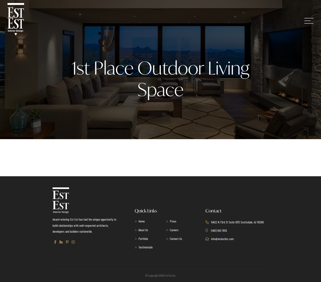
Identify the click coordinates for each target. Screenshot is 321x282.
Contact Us (176, 239)
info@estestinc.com (222, 239)
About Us (143, 230)
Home (141, 221)
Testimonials (145, 247)
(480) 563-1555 (219, 230)
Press (173, 221)
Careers (174, 230)
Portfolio (143, 239)
